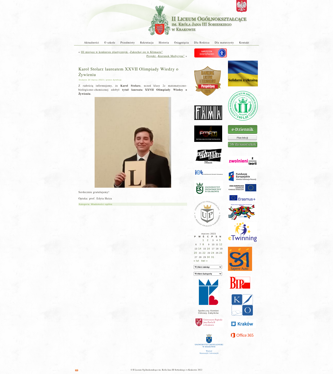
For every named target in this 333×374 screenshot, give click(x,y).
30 (208, 257)
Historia (164, 42)
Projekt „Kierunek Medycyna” (165, 56)
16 (208, 248)
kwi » (204, 260)
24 (212, 253)
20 (195, 253)
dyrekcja (117, 80)
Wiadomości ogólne (101, 204)
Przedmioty (127, 42)
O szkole (109, 42)
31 (212, 257)
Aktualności (91, 42)
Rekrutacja (147, 42)
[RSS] (76, 370)
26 (220, 253)
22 (204, 253)
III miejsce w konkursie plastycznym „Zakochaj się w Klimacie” (122, 52)
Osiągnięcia (181, 42)
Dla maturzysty (224, 42)
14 (199, 248)
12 (220, 244)
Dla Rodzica (201, 42)
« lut (196, 260)
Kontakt (244, 42)
